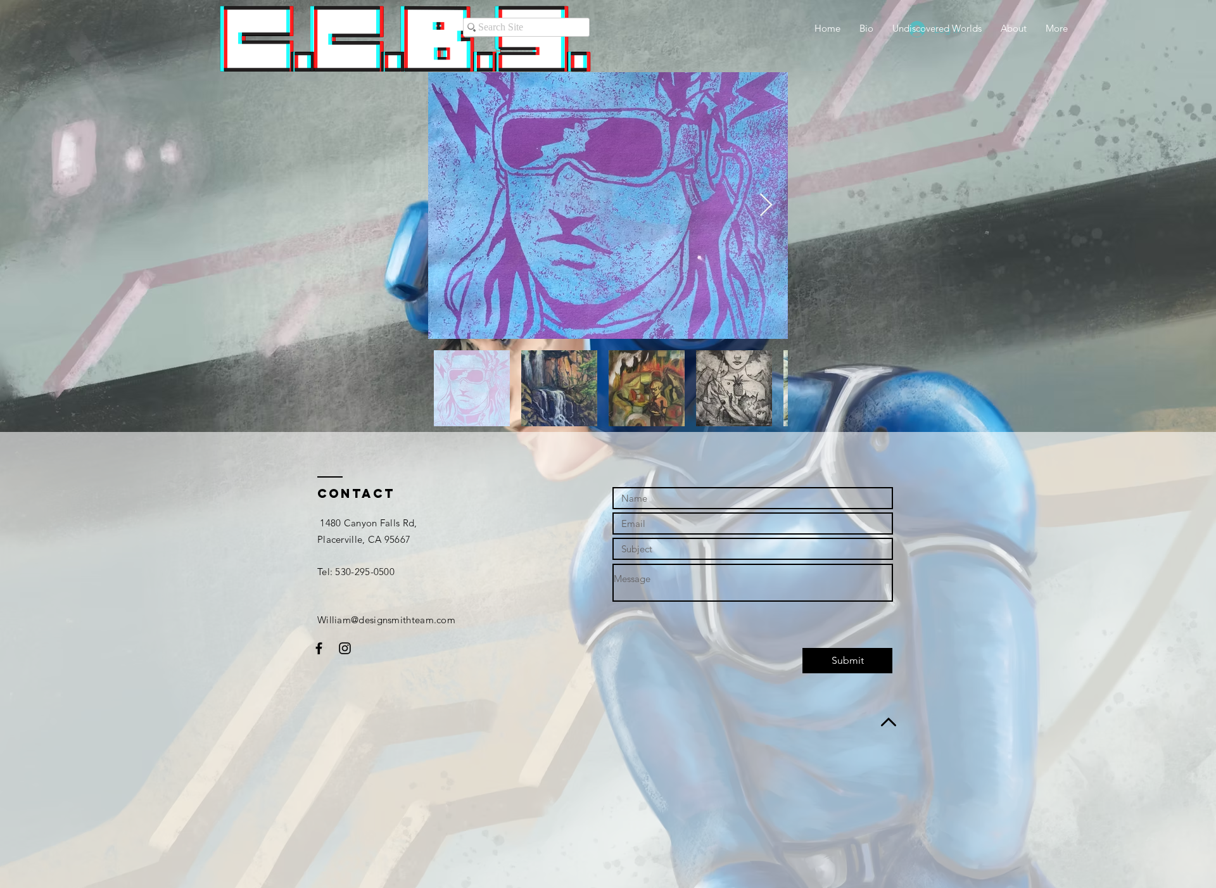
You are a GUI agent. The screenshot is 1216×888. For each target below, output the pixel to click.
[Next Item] (766, 205)
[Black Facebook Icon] (319, 648)
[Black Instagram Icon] (345, 648)
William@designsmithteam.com (386, 620)
